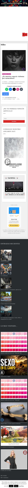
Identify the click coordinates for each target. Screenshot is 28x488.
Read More (21, 486)
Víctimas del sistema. (5, 261)
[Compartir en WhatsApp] (6, 89)
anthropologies (10, 97)
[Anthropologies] (14, 3)
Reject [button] (16, 486)
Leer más (6, 94)
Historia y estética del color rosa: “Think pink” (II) (11, 353)
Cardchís (11, 178)
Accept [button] (11, 486)
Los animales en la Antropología (7, 447)
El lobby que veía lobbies (6, 470)
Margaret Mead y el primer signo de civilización (10, 423)
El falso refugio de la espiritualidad (8, 303)
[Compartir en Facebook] (10, 89)
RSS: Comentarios (4, 477)
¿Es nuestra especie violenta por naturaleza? (13, 77)
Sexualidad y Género (6, 74)
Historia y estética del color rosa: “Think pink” (10, 400)
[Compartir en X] (14, 89)
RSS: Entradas (4, 475)
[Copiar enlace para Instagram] (17, 89)
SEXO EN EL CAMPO (5, 376)
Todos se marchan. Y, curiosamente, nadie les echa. (11, 289)
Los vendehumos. (4, 275)
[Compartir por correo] (21, 89)
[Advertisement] (14, 17)
